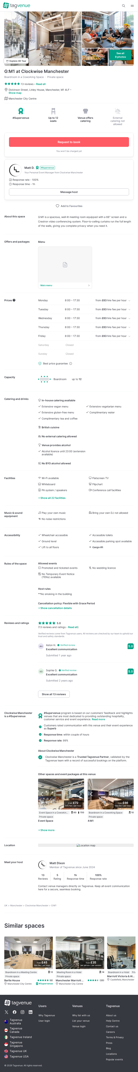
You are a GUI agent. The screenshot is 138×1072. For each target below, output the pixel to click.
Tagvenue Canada (16, 1030)
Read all (41, 83)
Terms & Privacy (115, 1037)
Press (109, 1043)
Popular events (114, 1059)
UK (5, 905)
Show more (47, 830)
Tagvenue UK (18, 1051)
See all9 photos (120, 55)
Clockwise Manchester (18, 712)
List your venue (81, 1020)
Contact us (112, 1026)
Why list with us (81, 1015)
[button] (123, 6)
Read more (98, 719)
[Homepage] (16, 5)
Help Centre (113, 1020)
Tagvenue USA (19, 1056)
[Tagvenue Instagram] (22, 1012)
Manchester (16, 905)
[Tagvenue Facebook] (14, 1012)
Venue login (79, 1026)
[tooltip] (21, 113)
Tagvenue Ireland (21, 1037)
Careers (110, 1032)
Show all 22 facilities (53, 497)
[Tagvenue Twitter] (6, 1012)
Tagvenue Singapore (16, 1044)
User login (44, 1020)
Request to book (69, 142)
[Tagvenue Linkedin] (30, 1012)
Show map (15, 92)
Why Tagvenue (46, 1015)
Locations (111, 1054)
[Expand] (132, 5)
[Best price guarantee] (70, 363)
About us (111, 1015)
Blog (108, 1048)
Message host (69, 191)
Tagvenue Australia (16, 1021)
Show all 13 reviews (54, 694)
